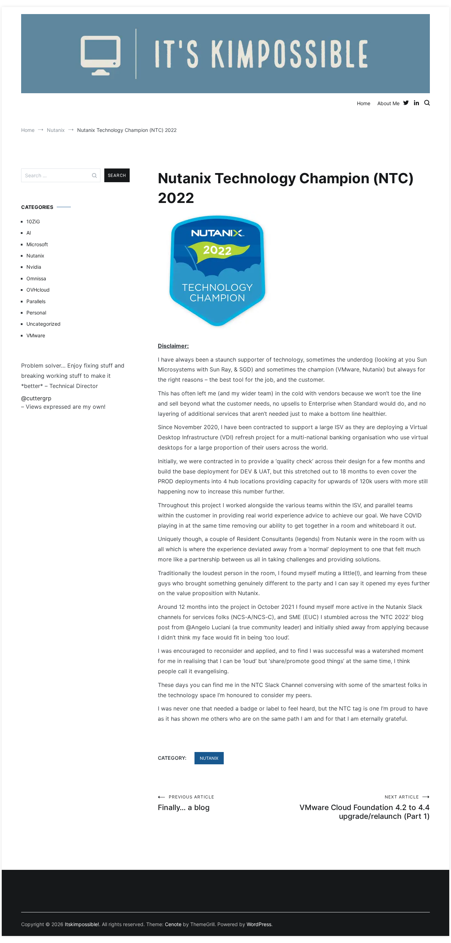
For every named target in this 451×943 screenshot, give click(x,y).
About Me (388, 103)
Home (363, 103)
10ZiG (33, 221)
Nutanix (209, 758)
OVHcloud (38, 290)
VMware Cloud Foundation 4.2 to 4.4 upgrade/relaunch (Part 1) (364, 807)
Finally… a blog (186, 803)
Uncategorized (43, 324)
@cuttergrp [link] (36, 398)
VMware (35, 335)
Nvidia (33, 267)
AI (28, 233)
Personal (36, 313)
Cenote (173, 924)
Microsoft (37, 244)
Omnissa (36, 278)
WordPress (259, 924)
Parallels (35, 301)
